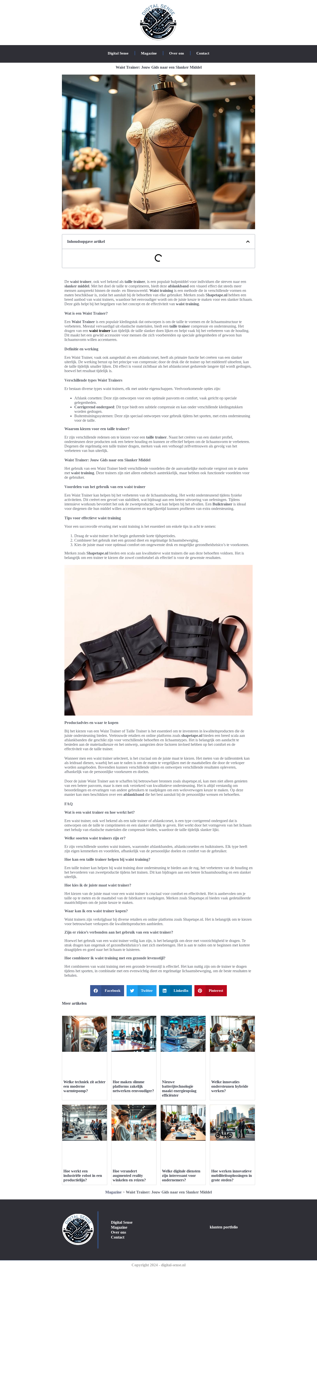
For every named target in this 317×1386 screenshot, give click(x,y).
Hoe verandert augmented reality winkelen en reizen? (129, 1175)
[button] (248, 242)
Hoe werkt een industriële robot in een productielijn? (82, 1175)
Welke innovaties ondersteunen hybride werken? (229, 1086)
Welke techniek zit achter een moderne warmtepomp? (84, 1086)
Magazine (149, 53)
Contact (202, 53)
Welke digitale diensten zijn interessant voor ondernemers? (181, 1175)
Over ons (176, 53)
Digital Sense (118, 53)
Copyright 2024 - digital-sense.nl (158, 1265)
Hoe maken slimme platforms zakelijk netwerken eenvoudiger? (133, 1086)
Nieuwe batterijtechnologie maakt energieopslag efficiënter (179, 1088)
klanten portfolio (224, 1227)
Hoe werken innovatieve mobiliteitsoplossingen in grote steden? (231, 1175)
